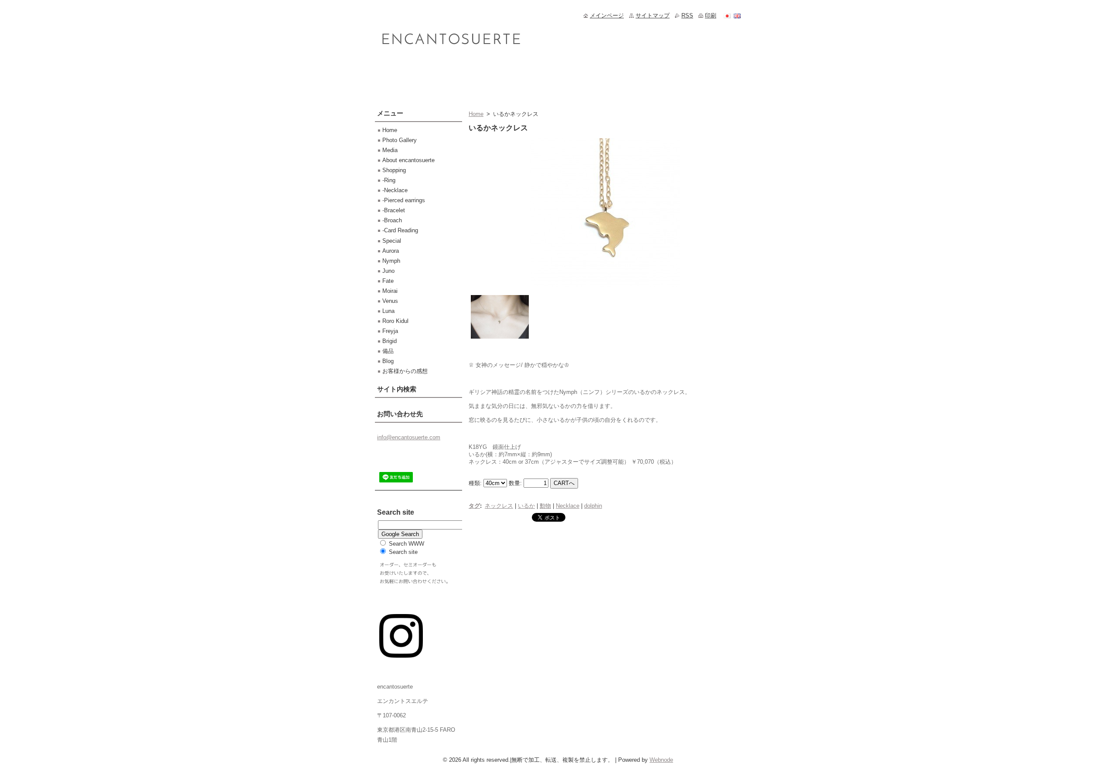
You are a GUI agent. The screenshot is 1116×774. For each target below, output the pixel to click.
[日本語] (727, 15)
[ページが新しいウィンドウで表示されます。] (605, 287)
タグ (474, 505)
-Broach (392, 220)
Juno (388, 271)
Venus (390, 301)
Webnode (661, 760)
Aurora (390, 251)
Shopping (394, 170)
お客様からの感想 (405, 371)
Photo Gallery (399, 140)
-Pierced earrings (403, 200)
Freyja (390, 331)
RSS (687, 15)
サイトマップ (653, 15)
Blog (388, 361)
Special (391, 241)
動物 (545, 505)
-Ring (388, 180)
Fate (388, 281)
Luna (388, 311)
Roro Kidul (395, 321)
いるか (526, 505)
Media (390, 150)
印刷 (710, 15)
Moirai (390, 291)
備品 (388, 351)
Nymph (391, 261)
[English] (737, 15)
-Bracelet (393, 210)
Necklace (567, 505)
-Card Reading (400, 230)
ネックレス (499, 505)
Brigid (389, 341)
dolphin (593, 505)
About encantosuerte (408, 160)
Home (476, 114)
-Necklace (395, 190)
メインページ (607, 15)
